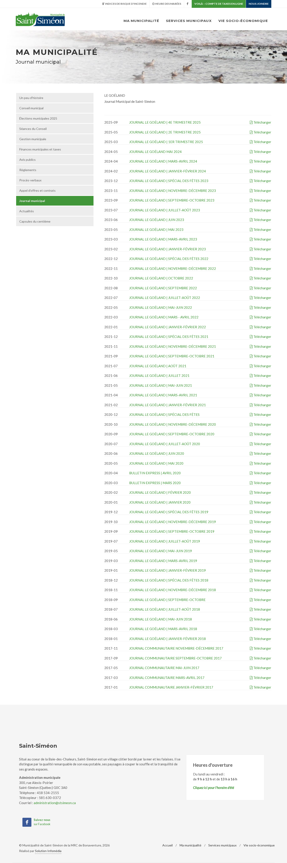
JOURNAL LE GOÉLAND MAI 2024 (155, 152)
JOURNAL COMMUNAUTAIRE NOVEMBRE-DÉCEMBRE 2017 (176, 648)
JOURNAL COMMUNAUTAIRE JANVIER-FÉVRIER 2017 (171, 687)
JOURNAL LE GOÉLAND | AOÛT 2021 (157, 366)
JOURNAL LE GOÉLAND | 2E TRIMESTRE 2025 (165, 132)
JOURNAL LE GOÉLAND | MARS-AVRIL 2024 (163, 161)
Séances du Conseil (33, 129)
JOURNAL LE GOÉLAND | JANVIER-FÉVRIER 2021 (167, 405)
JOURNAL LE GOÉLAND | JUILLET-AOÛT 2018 (164, 609)
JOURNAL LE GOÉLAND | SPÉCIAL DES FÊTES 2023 (168, 181)
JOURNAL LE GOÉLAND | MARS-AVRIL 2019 (163, 561)
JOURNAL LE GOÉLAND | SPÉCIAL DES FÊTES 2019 (168, 512)
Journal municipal (32, 201)
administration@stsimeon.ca (55, 803)
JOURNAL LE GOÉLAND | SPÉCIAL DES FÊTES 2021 (168, 337)
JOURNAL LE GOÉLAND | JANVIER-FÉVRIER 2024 (167, 171)
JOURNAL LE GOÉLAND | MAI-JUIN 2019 (160, 551)
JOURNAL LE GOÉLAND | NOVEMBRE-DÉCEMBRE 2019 (172, 522)
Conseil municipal (31, 108)
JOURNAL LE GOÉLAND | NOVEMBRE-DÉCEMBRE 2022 (172, 268)
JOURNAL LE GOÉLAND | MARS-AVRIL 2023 (163, 239)
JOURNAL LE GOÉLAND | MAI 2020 (156, 463)
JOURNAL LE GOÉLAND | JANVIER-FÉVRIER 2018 (167, 639)
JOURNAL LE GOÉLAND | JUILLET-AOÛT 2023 (164, 210)
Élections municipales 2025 (38, 118)
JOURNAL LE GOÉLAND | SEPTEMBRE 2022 (163, 288)
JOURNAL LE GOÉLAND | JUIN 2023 (156, 220)
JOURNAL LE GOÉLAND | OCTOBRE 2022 (161, 278)
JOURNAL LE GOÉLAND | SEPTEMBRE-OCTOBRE (167, 600)
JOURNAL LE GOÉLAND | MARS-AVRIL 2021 (163, 395)
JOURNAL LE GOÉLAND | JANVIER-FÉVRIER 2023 (167, 249)
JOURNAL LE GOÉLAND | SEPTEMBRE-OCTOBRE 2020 (171, 434)
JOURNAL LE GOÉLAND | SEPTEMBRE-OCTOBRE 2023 (171, 200)
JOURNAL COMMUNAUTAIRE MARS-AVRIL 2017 (166, 678)
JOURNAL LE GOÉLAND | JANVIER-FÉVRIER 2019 (167, 570)
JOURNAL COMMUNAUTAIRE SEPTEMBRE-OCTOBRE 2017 (175, 658)
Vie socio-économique (243, 21)
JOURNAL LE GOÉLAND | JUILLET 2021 (159, 376)
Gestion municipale (32, 139)
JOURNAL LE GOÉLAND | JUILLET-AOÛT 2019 (164, 541)
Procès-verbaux (30, 180)
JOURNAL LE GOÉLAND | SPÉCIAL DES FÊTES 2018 (168, 580)
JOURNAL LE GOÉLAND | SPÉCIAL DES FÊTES (164, 414)
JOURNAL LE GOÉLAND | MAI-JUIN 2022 (160, 307)
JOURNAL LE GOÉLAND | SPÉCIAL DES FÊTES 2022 (168, 259)
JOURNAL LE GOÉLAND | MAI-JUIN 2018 (160, 619)
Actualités (26, 211)
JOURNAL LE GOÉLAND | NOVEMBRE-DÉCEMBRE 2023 (172, 191)
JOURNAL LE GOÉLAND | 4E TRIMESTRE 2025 (165, 122)
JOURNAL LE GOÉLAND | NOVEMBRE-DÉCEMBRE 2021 (172, 346)
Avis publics (27, 159)
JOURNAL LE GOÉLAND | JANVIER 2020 (160, 502)
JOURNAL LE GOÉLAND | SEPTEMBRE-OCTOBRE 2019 (171, 531)
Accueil (167, 845)
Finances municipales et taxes (40, 149)
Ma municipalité (141, 21)
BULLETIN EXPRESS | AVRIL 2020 (155, 473)
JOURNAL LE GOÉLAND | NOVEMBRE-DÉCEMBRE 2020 (172, 424)
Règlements (27, 170)
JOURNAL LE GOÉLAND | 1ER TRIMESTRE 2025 (166, 142)
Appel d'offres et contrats (37, 190)
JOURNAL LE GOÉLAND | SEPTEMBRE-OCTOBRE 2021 (171, 356)
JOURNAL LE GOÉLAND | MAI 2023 (156, 230)
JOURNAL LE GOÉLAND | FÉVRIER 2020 (160, 492)
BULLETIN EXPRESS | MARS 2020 (155, 483)
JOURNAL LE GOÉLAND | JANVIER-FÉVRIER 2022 (167, 327)
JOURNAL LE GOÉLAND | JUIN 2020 (156, 453)
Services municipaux (189, 21)
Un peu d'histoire (31, 98)
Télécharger (262, 122)
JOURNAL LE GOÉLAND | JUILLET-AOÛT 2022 (164, 298)
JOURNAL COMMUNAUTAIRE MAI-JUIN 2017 (164, 668)
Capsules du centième (34, 221)
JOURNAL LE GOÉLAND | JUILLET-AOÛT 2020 (164, 444)
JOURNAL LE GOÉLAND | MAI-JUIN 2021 (160, 385)
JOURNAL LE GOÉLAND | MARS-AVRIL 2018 (163, 629)
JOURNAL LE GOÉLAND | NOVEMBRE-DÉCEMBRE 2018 (172, 590)
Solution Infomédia (48, 851)
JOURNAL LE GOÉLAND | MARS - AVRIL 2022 (163, 317)
